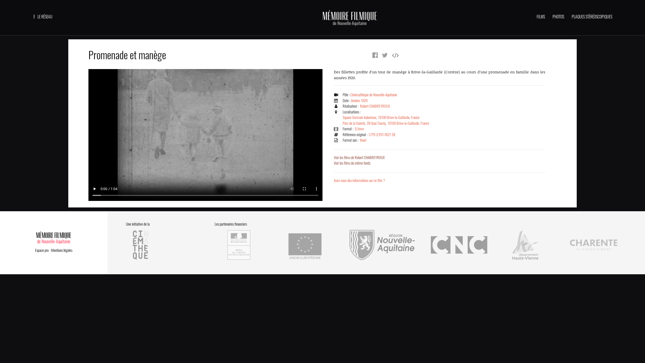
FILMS (541, 16)
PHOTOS (558, 16)
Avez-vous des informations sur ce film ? (359, 180)
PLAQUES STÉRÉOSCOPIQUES (592, 16)
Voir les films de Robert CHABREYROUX (359, 157)
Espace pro (42, 250)
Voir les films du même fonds (352, 163)
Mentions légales (61, 250)
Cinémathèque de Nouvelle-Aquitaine (373, 94)
